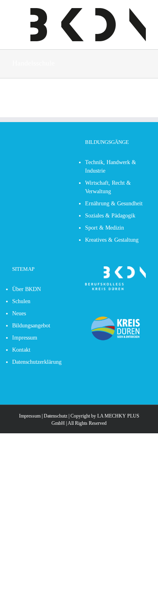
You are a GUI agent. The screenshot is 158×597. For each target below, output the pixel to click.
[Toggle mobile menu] (15, 12)
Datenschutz (55, 416)
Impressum (30, 416)
